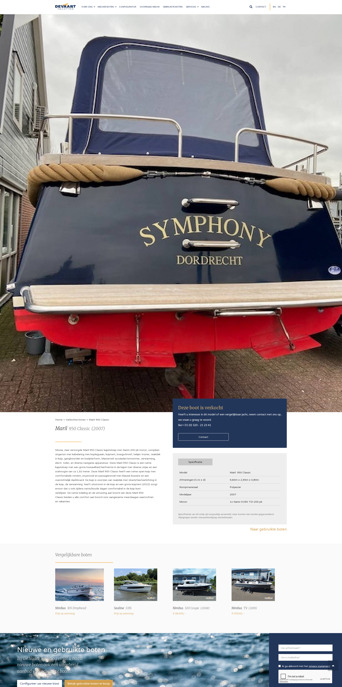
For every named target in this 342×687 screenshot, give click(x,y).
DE (279, 6)
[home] (65, 5)
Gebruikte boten (173, 6)
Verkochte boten (76, 419)
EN (274, 6)
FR (284, 6)
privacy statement (319, 666)
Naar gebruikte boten (268, 529)
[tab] (195, 462)
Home (59, 419)
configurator (127, 6)
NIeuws (205, 6)
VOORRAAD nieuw (150, 6)
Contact (261, 6)
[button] (88, 6)
